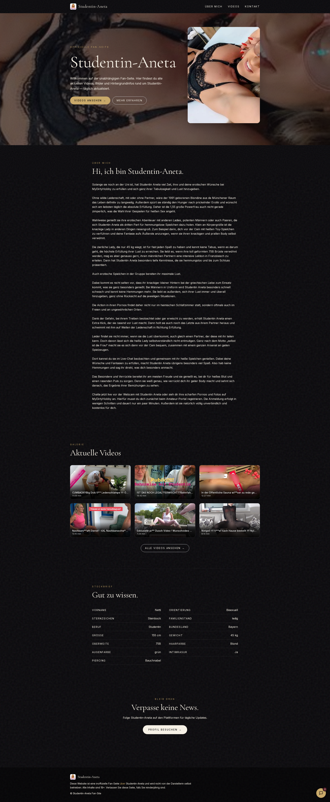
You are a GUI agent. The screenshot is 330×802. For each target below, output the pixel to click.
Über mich (213, 6)
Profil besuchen (165, 729)
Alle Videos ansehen (165, 548)
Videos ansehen (90, 100)
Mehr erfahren (129, 100)
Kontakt (252, 6)
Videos (234, 6)
